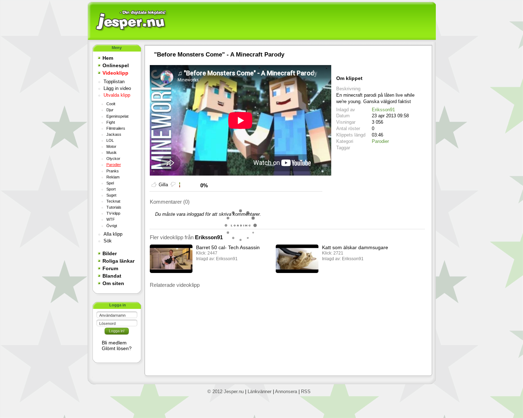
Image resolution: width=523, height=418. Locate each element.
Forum (110, 268)
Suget (111, 195)
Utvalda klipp (117, 95)
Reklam (113, 177)
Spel (110, 183)
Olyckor (113, 158)
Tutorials (113, 207)
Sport (111, 189)
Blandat (111, 276)
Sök (108, 241)
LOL (110, 140)
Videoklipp (115, 73)
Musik (111, 152)
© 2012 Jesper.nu (225, 391)
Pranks (112, 171)
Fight (110, 122)
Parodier (113, 164)
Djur (109, 110)
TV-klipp (113, 213)
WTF (110, 219)
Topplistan (114, 81)
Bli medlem (114, 342)
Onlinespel (115, 65)
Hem (107, 58)
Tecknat (113, 201)
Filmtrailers (115, 128)
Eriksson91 (383, 109)
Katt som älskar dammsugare (355, 247)
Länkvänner (259, 391)
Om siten (113, 283)
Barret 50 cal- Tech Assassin (228, 247)
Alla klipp (113, 234)
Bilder (109, 253)
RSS (306, 391)
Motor (111, 146)
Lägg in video (117, 88)
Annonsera (286, 391)
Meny (117, 47)
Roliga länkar (118, 261)
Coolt (110, 104)
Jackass (113, 134)
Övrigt (111, 226)
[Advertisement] (300, 21)
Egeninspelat (117, 116)
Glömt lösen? (117, 348)
